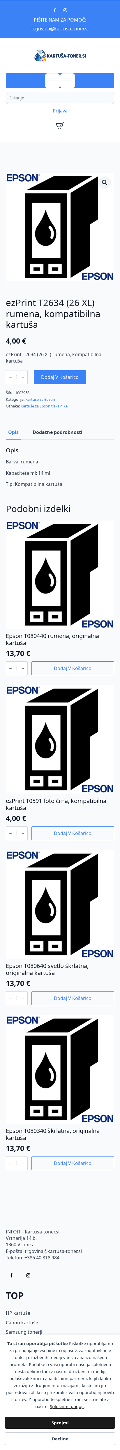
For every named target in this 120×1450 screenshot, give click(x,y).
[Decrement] (10, 377)
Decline (60, 1439)
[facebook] (55, 10)
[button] (104, 182)
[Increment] (23, 377)
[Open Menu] (52, 80)
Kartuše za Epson (40, 399)
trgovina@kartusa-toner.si (60, 28)
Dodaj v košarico (60, 377)
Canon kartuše (22, 1322)
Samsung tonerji (24, 1332)
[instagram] (65, 10)
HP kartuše (18, 1313)
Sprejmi (60, 1423)
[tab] (13, 432)
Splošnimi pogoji (67, 1406)
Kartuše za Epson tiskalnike (44, 406)
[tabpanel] (60, 467)
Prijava (60, 111)
